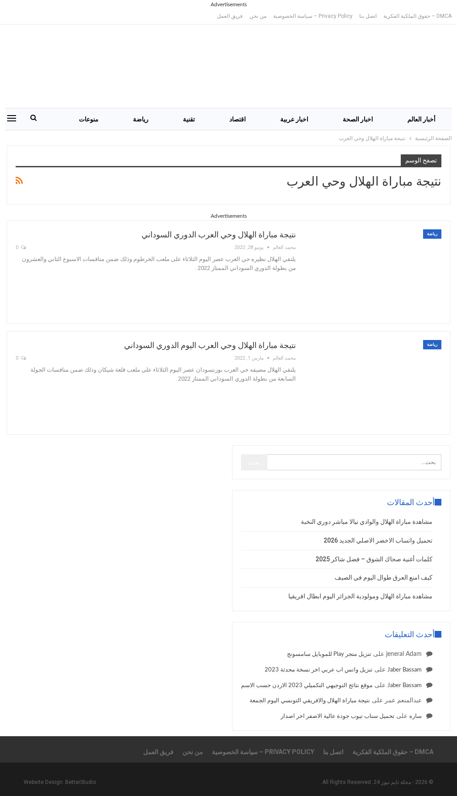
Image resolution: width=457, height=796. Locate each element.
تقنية (189, 119)
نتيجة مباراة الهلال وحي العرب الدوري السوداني (218, 234)
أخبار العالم (421, 119)
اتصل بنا (368, 16)
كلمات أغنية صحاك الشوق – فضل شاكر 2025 (374, 559)
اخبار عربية (294, 119)
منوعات (89, 119)
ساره (415, 716)
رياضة (141, 119)
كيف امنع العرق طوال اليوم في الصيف (383, 577)
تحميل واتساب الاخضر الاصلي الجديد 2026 (378, 540)
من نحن (257, 16)
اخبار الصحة (358, 119)
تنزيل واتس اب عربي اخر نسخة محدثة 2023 (319, 670)
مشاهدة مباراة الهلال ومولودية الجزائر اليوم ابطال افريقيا (360, 596)
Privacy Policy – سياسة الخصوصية (313, 16)
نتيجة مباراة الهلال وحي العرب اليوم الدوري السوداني (210, 345)
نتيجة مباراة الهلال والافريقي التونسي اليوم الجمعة (309, 701)
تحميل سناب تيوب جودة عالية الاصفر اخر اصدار (338, 716)
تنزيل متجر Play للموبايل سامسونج (329, 654)
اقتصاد (237, 119)
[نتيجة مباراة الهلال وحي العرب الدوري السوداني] (374, 272)
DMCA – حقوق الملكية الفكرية (417, 16)
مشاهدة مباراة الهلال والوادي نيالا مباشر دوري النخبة (366, 521)
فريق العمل (230, 16)
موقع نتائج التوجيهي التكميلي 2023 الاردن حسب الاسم (307, 685)
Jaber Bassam (404, 670)
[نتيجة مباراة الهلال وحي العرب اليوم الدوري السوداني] (374, 383)
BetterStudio (80, 782)
